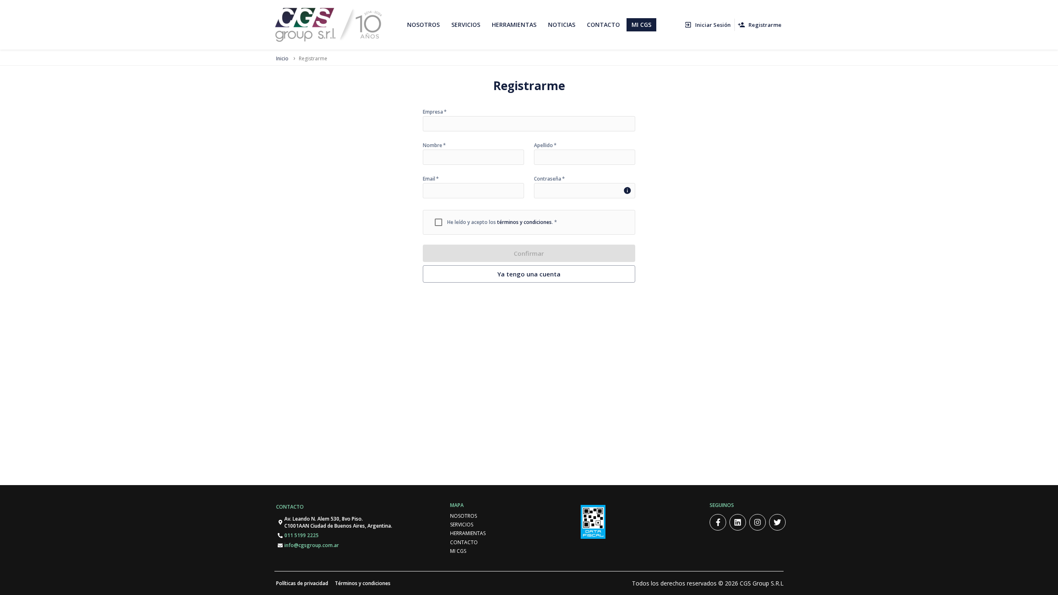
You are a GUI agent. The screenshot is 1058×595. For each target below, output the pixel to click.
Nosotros (463, 515)
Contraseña (549, 178)
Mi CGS (458, 551)
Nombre (434, 145)
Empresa (435, 111)
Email (431, 178)
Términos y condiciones (363, 583)
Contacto (290, 506)
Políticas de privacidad (302, 583)
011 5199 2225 (301, 535)
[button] (708, 25)
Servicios (461, 524)
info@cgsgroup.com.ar (311, 545)
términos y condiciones (524, 222)
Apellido (545, 145)
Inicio (282, 58)
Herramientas (468, 533)
